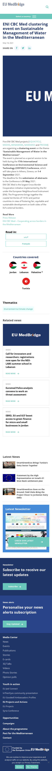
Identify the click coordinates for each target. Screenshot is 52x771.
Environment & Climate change (18, 309)
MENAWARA (17, 144)
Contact (7, 737)
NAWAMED (29, 144)
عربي (26, 236)
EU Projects (8, 706)
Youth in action (11, 684)
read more (11, 373)
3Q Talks (7, 663)
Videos (6, 668)
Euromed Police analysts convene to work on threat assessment (19, 391)
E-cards (7, 659)
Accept (19, 767)
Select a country (23, 16)
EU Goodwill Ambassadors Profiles (19, 697)
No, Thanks (32, 767)
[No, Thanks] (48, 762)
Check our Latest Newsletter (24, 542)
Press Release (9, 217)
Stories (6, 654)
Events (6, 646)
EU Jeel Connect (10, 688)
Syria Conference (11, 710)
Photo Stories (10, 672)
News (5, 641)
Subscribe (13, 586)
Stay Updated (13, 624)
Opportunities (10, 717)
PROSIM (44, 144)
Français (26, 243)
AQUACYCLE (35, 141)
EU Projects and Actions (15, 701)
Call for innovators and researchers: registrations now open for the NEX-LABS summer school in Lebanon (20, 360)
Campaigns (8, 723)
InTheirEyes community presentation (20, 693)
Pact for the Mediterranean (18, 733)
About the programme (15, 728)
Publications (9, 650)
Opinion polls (10, 677)
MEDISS (6, 144)
